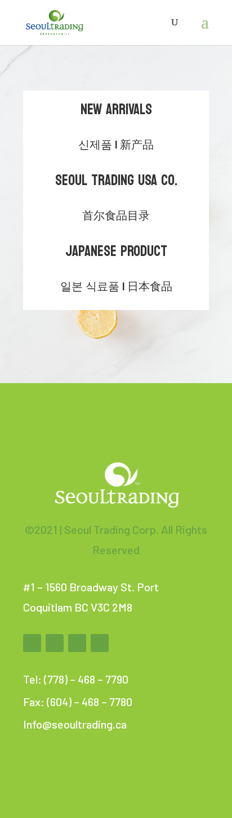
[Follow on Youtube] (55, 643)
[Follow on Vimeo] (100, 643)
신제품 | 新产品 (116, 145)
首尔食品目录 (116, 216)
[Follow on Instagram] (77, 643)
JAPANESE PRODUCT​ (116, 251)
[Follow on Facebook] (32, 643)
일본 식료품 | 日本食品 (116, 287)
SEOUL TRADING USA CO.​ (116, 180)
